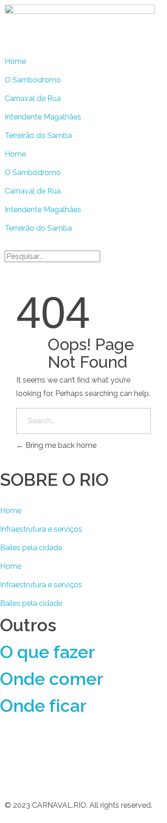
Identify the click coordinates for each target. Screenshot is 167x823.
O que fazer (47, 651)
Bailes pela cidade (31, 547)
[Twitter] (36, 744)
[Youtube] (111, 744)
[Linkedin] (86, 744)
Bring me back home (60, 445)
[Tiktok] (136, 744)
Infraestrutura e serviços (41, 529)
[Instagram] (61, 744)
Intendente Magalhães (43, 117)
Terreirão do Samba (38, 135)
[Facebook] (11, 744)
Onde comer (51, 678)
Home (15, 61)
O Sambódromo (33, 79)
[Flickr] (11, 771)
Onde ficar (43, 705)
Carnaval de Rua (33, 98)
